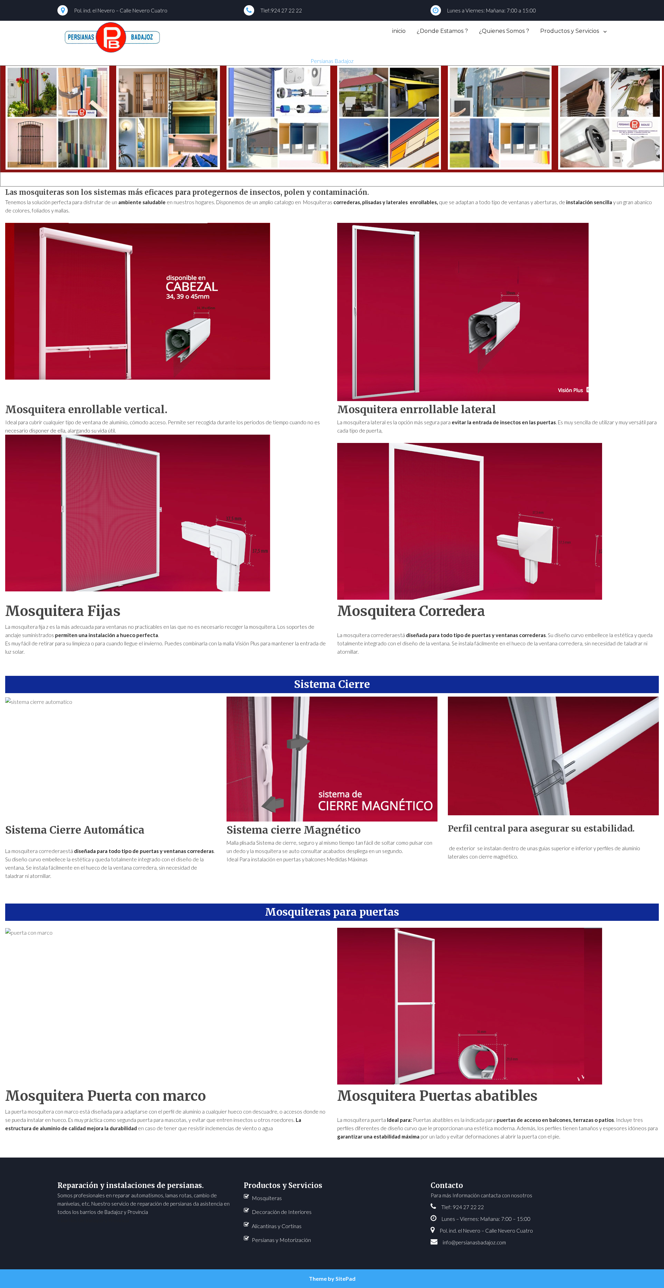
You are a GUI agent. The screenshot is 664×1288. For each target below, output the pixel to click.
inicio (399, 31)
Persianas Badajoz (332, 60)
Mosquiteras (267, 1198)
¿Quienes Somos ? (504, 31)
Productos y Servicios (569, 31)
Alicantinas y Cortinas (277, 1226)
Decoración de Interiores (282, 1211)
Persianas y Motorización (281, 1239)
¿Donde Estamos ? (442, 31)
